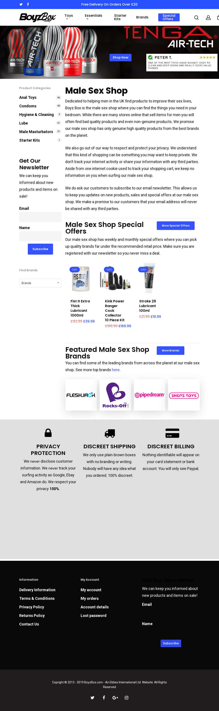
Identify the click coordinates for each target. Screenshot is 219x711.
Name (24, 227)
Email (24, 208)
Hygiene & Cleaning (36, 114)
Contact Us (29, 624)
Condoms (27, 106)
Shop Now (120, 57)
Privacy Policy (31, 607)
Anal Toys (27, 97)
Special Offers (169, 17)
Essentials (93, 16)
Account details (95, 607)
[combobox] (40, 283)
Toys (69, 16)
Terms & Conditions (37, 598)
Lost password (94, 615)
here (116, 370)
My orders (90, 598)
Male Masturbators (36, 131)
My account (91, 590)
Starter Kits (120, 17)
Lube (23, 123)
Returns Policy (32, 615)
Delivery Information (37, 590)
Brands (142, 17)
